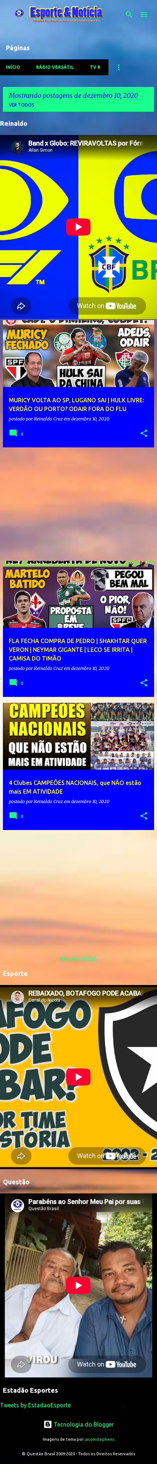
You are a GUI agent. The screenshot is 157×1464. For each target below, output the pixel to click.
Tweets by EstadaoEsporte (35, 1405)
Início (13, 67)
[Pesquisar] (129, 14)
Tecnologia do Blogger (83, 1424)
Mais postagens (78, 959)
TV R (95, 67)
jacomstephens (99, 1439)
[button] (143, 434)
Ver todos (21, 105)
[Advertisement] (78, 504)
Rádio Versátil (55, 67)
